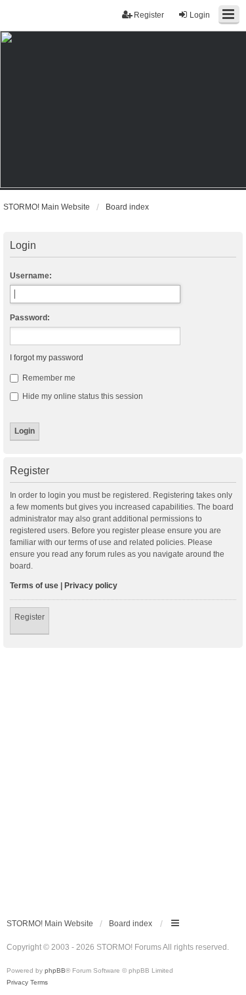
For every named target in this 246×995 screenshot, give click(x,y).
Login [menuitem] (200, 15)
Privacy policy (90, 585)
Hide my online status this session (81, 396)
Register (29, 617)
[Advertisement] (123, 777)
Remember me (47, 378)
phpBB (55, 970)
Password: (30, 317)
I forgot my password (46, 357)
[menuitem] (17, 982)
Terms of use (34, 585)
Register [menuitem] (149, 15)
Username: (31, 275)
